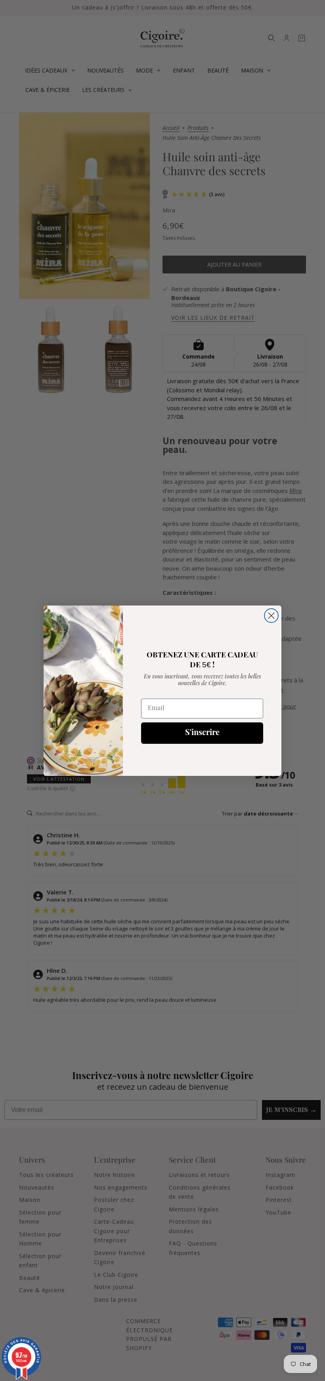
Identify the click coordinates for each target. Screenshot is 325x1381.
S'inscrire (202, 733)
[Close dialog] (271, 616)
